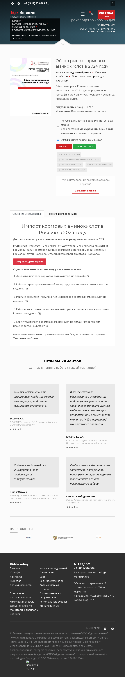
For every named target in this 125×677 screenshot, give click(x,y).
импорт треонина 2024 (100, 164)
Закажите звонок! (85, 190)
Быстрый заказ (84, 146)
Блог (42, 576)
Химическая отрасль (22, 601)
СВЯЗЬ (106, 14)
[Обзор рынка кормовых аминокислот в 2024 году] (30, 87)
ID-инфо (15, 572)
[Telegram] (12, 3)
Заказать (64, 146)
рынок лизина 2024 (70, 154)
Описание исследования (26, 213)
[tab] (27, 213)
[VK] (18, 3)
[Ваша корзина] (93, 14)
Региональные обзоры (53, 601)
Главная (15, 568)
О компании (47, 572)
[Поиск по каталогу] (113, 3)
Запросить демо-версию (29, 261)
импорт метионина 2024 (73, 170)
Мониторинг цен (50, 605)
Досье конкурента (21, 605)
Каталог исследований (53, 568)
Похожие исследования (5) (62, 213)
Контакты (16, 576)
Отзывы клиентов (62, 361)
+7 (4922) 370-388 (34, 3)
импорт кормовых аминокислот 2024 (80, 159)
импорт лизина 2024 (71, 164)
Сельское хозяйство (52, 581)
